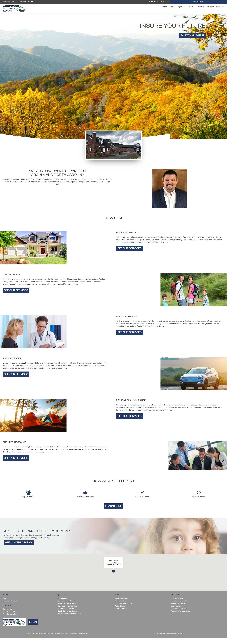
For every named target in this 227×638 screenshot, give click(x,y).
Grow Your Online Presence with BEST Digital (168, 633)
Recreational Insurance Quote (69, 613)
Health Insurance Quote (67, 611)
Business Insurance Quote (68, 606)
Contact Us (7, 609)
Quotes (181, 7)
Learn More (113, 506)
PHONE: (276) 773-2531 (9, 1)
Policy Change (120, 606)
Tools (190, 7)
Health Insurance (178, 603)
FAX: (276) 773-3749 (23, 1)
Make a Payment (121, 598)
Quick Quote (62, 598)
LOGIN (33, 622)
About (172, 7)
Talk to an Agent (192, 35)
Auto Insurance (177, 598)
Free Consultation (10, 614)
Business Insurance (179, 601)
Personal (200, 7)
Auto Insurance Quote (66, 601)
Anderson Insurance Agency (42, 633)
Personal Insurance (178, 608)
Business (210, 7)
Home (164, 7)
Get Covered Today (18, 542)
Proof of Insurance (122, 608)
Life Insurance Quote (65, 608)
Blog (4, 598)
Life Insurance (176, 606)
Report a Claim (121, 601)
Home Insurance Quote (66, 603)
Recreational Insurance (180, 611)
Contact (219, 7)
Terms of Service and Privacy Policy (76, 633)
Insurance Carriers (10, 601)
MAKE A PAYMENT (198, 1)
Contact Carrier (9, 611)
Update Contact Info (123, 603)
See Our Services (129, 248)
